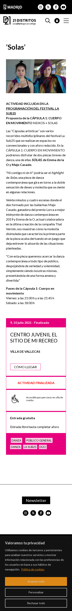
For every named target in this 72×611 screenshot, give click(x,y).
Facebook (56, 7)
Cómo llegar (25, 367)
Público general (39, 440)
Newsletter (36, 500)
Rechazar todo (36, 603)
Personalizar (36, 592)
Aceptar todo (36, 581)
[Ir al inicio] (19, 20)
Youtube (63, 7)
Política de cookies (32, 569)
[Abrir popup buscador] (49, 20)
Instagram (40, 7)
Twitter (48, 7)
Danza (16, 440)
